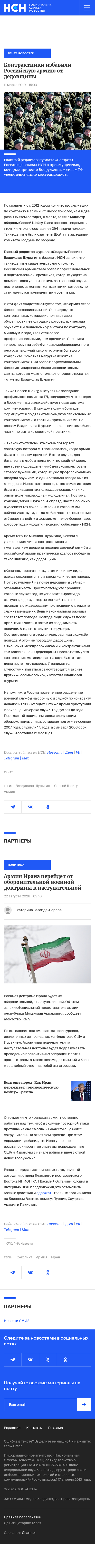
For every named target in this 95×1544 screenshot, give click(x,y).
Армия (9, 791)
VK (78, 752)
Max (25, 758)
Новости (54, 752)
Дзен (69, 752)
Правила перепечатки (22, 1517)
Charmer (29, 1532)
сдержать (45, 1193)
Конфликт (24, 1257)
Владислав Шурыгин (33, 786)
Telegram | (13, 758)
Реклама (55, 1428)
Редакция (12, 1428)
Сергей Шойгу (66, 786)
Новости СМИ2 (16, 1321)
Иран (55, 1257)
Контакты (34, 1428)
